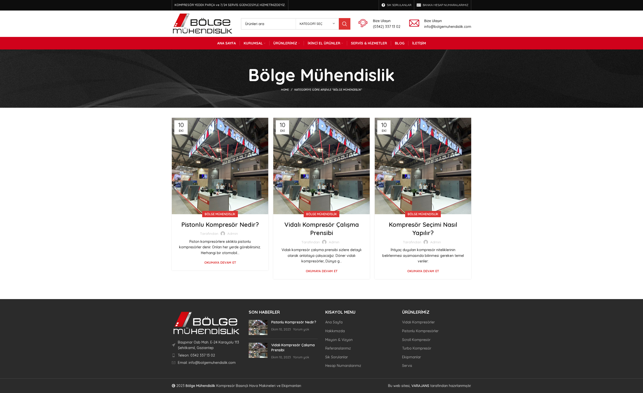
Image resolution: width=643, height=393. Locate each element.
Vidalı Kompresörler (418, 322)
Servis (407, 365)
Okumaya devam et (220, 262)
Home (285, 89)
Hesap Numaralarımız (343, 365)
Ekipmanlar (411, 357)
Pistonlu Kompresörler (420, 331)
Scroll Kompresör (416, 340)
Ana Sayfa (334, 322)
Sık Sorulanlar (336, 357)
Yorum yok (301, 329)
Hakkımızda (335, 331)
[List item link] (206, 355)
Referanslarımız (338, 348)
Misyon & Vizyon (339, 340)
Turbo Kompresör (416, 348)
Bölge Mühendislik (220, 214)
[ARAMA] (344, 24)
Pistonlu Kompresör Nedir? (220, 224)
